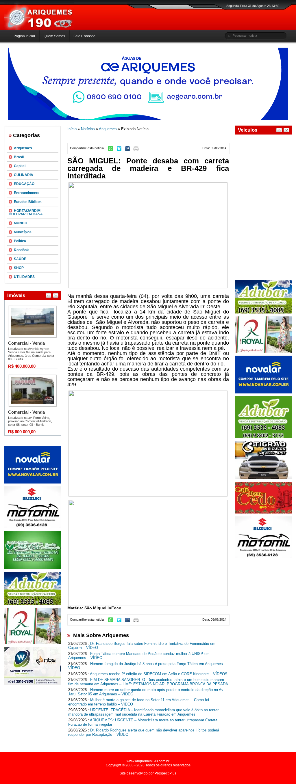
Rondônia (21, 250)
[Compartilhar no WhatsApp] (112, 150)
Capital (19, 166)
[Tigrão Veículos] (263, 478)
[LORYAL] (32, 643)
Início (72, 129)
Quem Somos (54, 36)
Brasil (19, 157)
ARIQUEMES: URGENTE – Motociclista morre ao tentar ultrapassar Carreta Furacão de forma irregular (142, 722)
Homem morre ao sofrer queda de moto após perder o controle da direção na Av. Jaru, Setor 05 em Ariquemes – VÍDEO (146, 692)
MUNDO (20, 223)
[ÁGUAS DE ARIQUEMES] (148, 119)
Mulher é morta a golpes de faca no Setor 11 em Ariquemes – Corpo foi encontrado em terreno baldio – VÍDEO (138, 702)
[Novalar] (32, 482)
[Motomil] (32, 527)
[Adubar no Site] (263, 312)
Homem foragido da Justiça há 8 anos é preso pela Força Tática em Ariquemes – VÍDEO (147, 666)
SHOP (19, 268)
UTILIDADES (24, 277)
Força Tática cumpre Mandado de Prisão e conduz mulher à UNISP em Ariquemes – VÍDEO (139, 656)
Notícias (88, 129)
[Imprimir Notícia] (137, 150)
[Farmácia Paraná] (32, 568)
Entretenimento (26, 193)
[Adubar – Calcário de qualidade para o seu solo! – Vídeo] (263, 437)
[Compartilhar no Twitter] (120, 150)
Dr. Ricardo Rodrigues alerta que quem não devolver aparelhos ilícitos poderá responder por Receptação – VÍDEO (143, 732)
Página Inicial (24, 36)
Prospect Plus (165, 773)
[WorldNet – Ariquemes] (32, 684)
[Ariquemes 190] (39, 29)
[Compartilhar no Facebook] (129, 150)
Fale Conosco (84, 36)
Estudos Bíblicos (28, 202)
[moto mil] (263, 557)
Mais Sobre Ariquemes (101, 635)
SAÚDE (20, 259)
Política (20, 241)
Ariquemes (23, 148)
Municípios (23, 232)
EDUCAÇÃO (24, 184)
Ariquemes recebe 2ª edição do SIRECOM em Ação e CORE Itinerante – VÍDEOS (158, 674)
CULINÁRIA (23, 175)
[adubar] (32, 604)
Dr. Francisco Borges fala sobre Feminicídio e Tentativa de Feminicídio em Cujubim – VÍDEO (141, 645)
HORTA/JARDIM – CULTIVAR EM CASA (26, 212)
